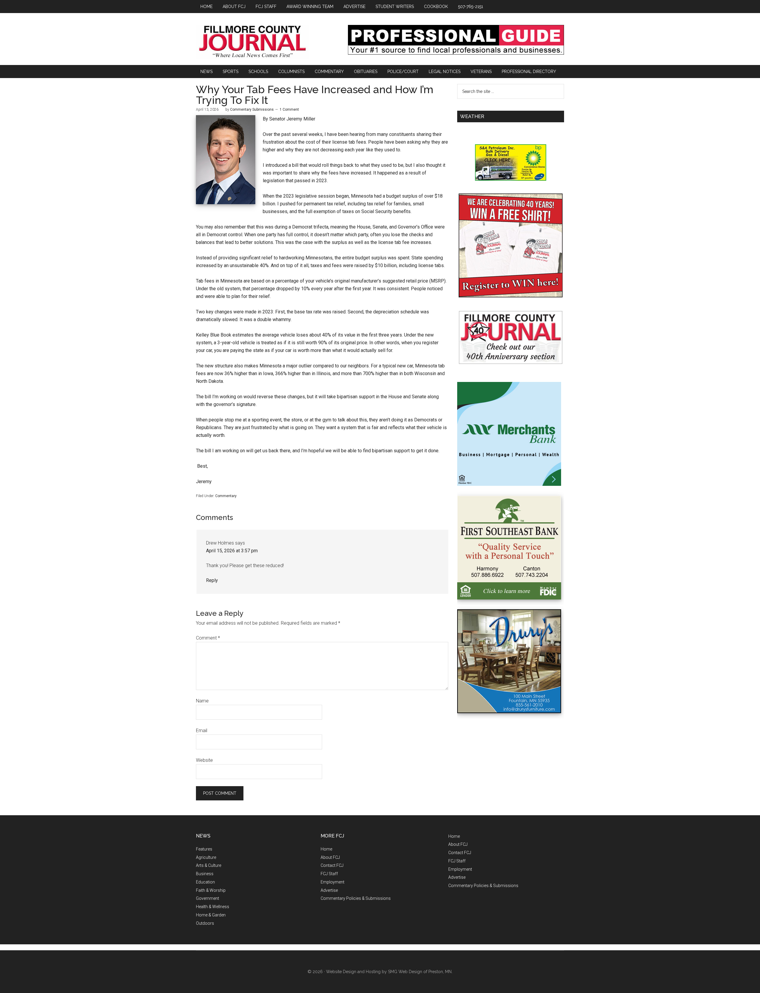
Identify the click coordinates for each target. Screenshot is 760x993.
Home (326, 849)
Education (205, 882)
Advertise (329, 890)
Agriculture (206, 857)
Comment (208, 638)
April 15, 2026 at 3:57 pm (232, 550)
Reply (212, 580)
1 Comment (289, 109)
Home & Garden (211, 915)
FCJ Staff (329, 873)
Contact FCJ (332, 865)
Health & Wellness (212, 906)
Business (204, 873)
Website (204, 760)
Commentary (226, 496)
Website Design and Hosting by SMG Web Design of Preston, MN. (389, 971)
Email (201, 730)
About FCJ (330, 857)
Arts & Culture (208, 865)
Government (207, 898)
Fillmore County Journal (252, 42)
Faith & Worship (211, 890)
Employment (332, 882)
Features (204, 849)
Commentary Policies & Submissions (356, 898)
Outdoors (205, 923)
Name (202, 701)
